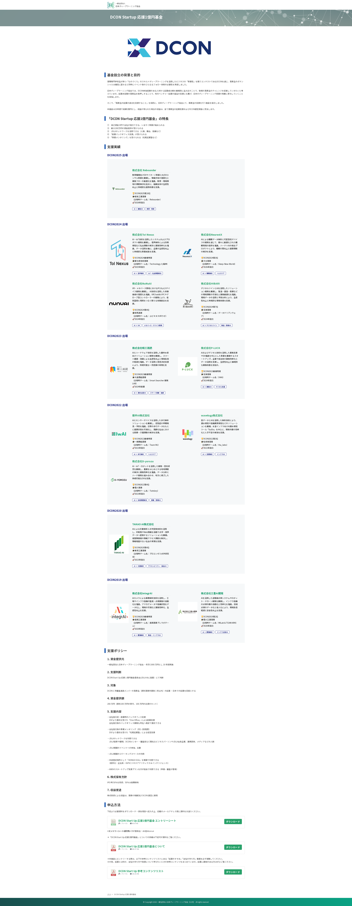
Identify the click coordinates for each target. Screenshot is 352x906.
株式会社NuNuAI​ (142, 283)
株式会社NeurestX (211, 234)
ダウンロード (233, 821)
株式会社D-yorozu (143, 461)
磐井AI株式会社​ (141, 415)
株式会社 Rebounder (144, 170)
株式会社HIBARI (210, 283)
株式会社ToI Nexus (143, 234)
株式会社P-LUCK (210, 348)
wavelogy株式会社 (212, 415)
